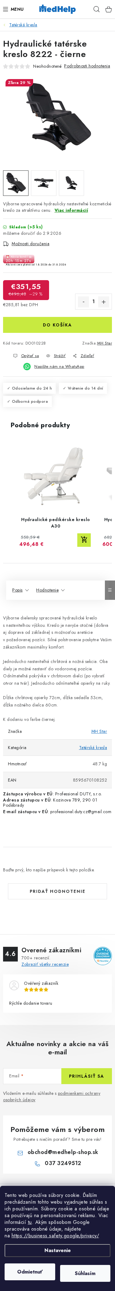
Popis (17, 590)
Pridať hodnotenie (58, 891)
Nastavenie (57, 1250)
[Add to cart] (84, 540)
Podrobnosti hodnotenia (87, 66)
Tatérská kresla (93, 748)
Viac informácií (71, 210)
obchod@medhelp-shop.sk (63, 1152)
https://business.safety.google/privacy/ (55, 1235)
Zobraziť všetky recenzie (45, 964)
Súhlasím (85, 1273)
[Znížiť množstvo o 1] (83, 301)
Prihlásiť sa (86, 1076)
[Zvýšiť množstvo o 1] (103, 301)
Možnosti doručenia (30, 244)
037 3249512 (63, 1163)
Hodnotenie (47, 590)
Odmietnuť (30, 1271)
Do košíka (57, 325)
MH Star (104, 343)
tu (30, 1222)
